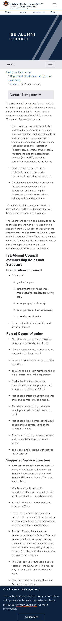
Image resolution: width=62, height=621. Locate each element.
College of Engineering (18, 72)
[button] (31, 94)
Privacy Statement (26, 604)
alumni (13, 84)
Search (54, 12)
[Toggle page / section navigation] (50, 64)
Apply (23, 12)
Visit (7, 12)
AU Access (38, 12)
